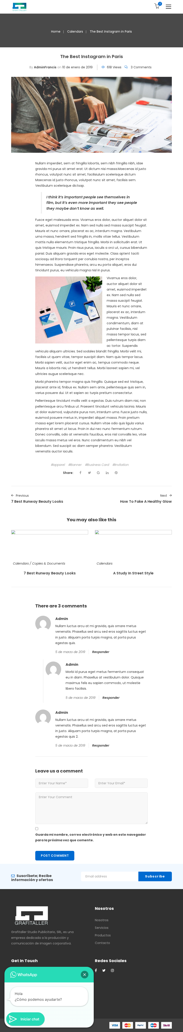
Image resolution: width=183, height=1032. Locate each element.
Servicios (101, 927)
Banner (76, 465)
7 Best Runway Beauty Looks (50, 573)
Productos (103, 935)
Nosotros (101, 920)
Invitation (122, 465)
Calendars (75, 31)
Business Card (98, 465)
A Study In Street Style (133, 573)
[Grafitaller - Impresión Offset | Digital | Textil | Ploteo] (19, 6)
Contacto (102, 943)
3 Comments (141, 67)
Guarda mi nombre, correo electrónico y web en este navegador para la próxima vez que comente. (90, 837)
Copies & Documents (48, 563)
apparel (59, 465)
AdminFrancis (45, 67)
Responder (100, 652)
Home (55, 31)
